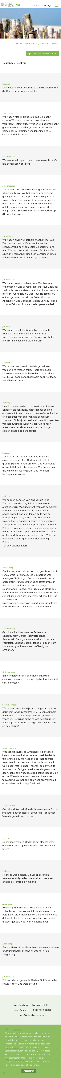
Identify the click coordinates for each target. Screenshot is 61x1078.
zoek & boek (39, 5)
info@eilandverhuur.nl (32, 1015)
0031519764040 (41, 1010)
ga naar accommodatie (41, 53)
